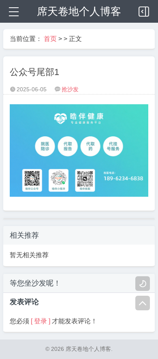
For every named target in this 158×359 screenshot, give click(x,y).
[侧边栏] (144, 9)
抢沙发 (70, 89)
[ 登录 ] (40, 321)
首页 (50, 38)
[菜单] (13, 11)
